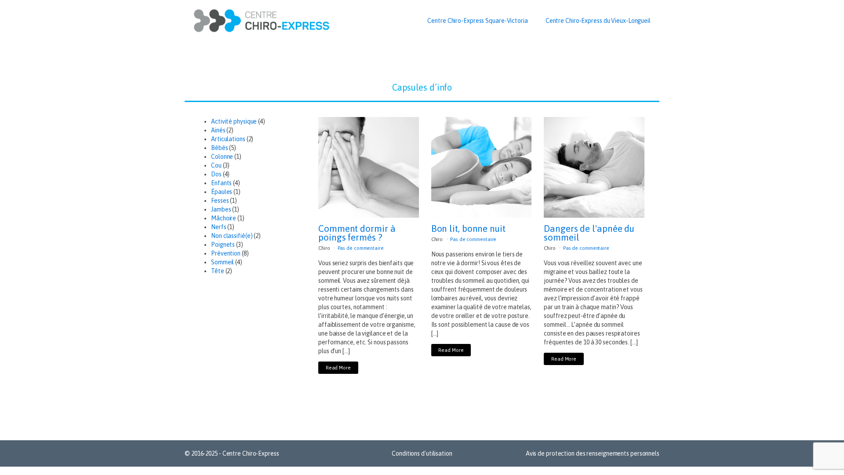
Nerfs (218, 226)
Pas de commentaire (361, 248)
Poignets (223, 244)
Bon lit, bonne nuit (468, 228)
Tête (217, 270)
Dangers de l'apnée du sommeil (589, 232)
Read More (338, 367)
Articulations (228, 138)
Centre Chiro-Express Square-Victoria (477, 20)
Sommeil (222, 262)
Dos (216, 174)
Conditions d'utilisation (422, 453)
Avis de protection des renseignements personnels (592, 453)
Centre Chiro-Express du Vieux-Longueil (598, 20)
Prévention (225, 253)
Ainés (218, 130)
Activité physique (234, 121)
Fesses (220, 200)
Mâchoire (223, 218)
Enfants (221, 182)
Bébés (219, 147)
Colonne (222, 156)
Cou (216, 165)
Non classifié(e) (231, 235)
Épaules (221, 191)
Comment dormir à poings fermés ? (356, 232)
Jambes (221, 209)
